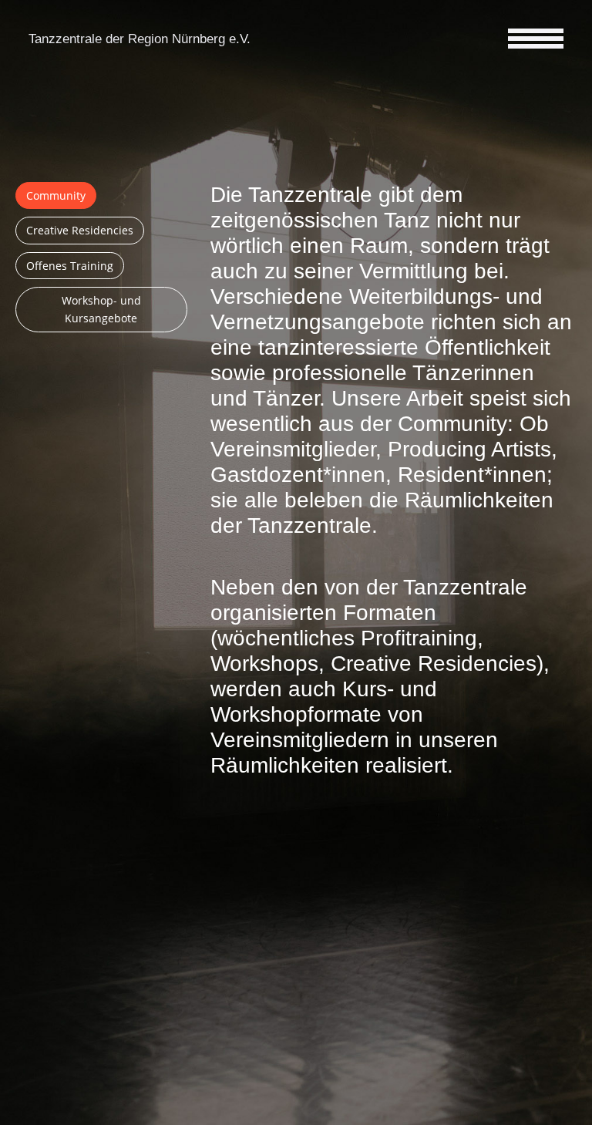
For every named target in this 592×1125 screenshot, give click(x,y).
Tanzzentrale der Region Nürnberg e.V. (140, 38)
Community (56, 195)
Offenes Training (69, 265)
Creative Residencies (79, 230)
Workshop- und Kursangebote (101, 309)
